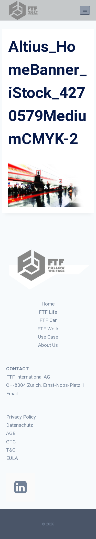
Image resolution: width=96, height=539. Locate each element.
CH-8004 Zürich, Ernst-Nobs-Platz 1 (45, 385)
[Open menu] (85, 10)
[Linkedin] (20, 487)
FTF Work (48, 329)
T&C (10, 450)
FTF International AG (28, 377)
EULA (12, 458)
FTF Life (48, 312)
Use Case (48, 337)
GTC (11, 442)
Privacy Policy (21, 417)
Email (12, 393)
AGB (11, 433)
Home (48, 304)
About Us (48, 345)
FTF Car (48, 320)
